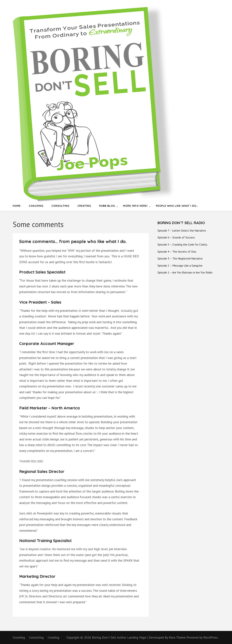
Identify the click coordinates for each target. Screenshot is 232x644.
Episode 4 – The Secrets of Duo (177, 251)
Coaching (36, 205)
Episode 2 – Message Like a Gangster (180, 265)
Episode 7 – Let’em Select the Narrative (182, 230)
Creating (84, 205)
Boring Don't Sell (104, 637)
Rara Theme (177, 637)
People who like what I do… (177, 205)
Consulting (60, 205)
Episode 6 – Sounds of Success (176, 237)
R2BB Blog (107, 205)
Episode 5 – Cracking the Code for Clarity (182, 244)
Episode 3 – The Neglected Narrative (180, 258)
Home (17, 205)
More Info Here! (135, 205)
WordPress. (210, 637)
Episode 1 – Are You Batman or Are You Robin (185, 272)
